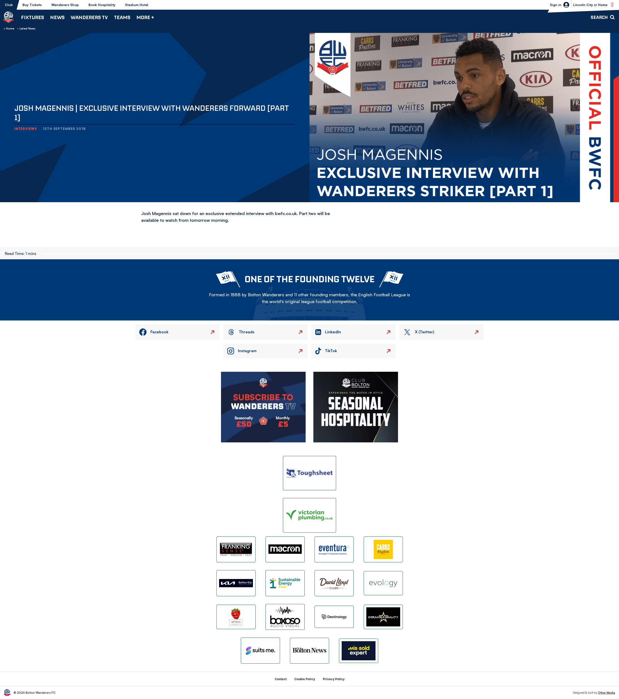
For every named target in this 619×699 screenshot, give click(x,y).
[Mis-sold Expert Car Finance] (358, 651)
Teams (122, 17)
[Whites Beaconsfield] (236, 617)
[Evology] (383, 583)
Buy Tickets (32, 5)
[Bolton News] (309, 651)
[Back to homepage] (8, 17)
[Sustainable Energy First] (285, 583)
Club (9, 5)
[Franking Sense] (236, 549)
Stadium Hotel (136, 5)
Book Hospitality (101, 5)
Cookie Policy (304, 679)
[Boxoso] (285, 617)
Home (10, 28)
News (57, 17)
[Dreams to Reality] (383, 617)
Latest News (28, 28)
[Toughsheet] (309, 473)
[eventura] (334, 549)
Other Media (606, 692)
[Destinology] (334, 617)
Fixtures (32, 17)
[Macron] (285, 549)
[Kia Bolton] (236, 583)
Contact (281, 679)
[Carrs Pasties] (383, 549)
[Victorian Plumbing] (309, 515)
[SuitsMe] (260, 651)
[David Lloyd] (334, 583)
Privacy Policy (334, 679)
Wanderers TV (89, 17)
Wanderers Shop (65, 5)
